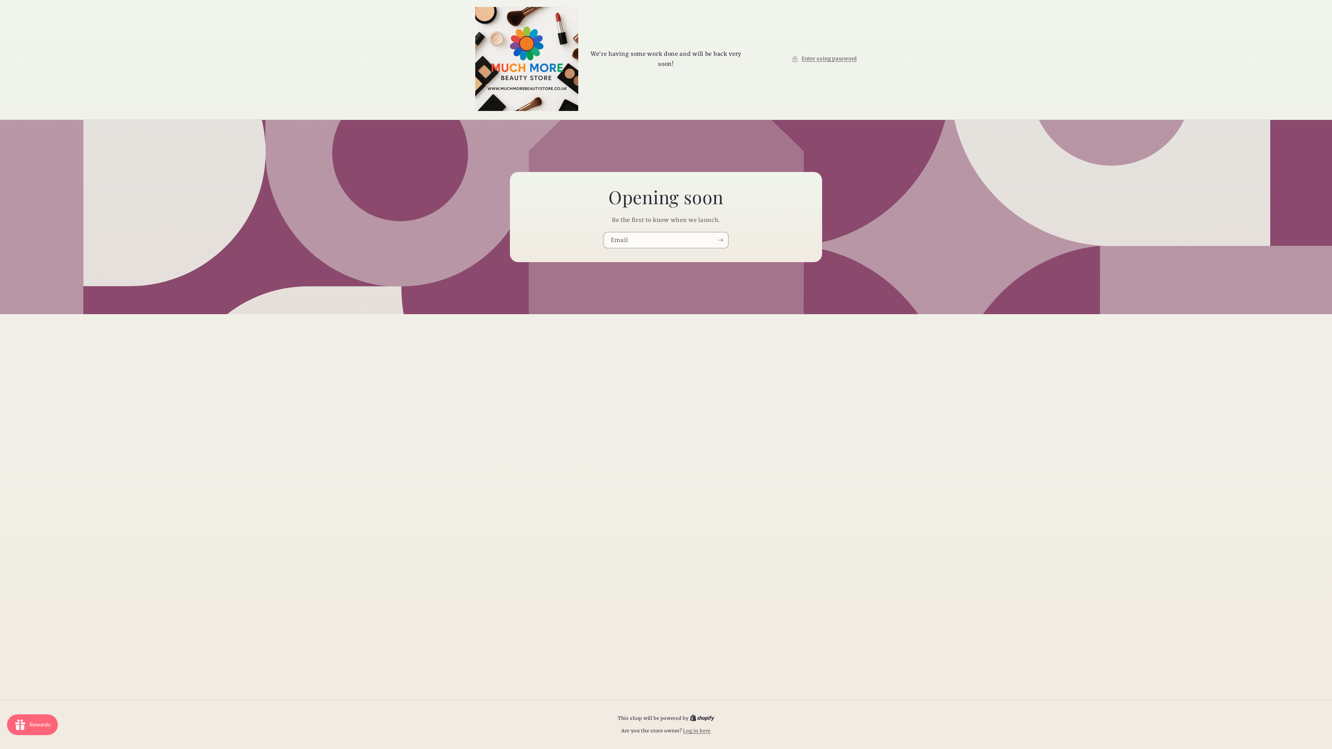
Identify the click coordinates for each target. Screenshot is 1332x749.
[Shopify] (702, 718)
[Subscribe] (720, 240)
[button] (824, 58)
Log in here (697, 731)
